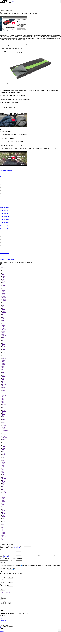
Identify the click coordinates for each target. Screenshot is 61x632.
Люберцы (3, 403)
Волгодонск (3, 313)
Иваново (3, 351)
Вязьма (3, 322)
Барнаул (3, 288)
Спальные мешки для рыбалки (5, 231)
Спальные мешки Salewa (4, 201)
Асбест (3, 282)
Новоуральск (4, 434)
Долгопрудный (4, 335)
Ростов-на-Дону (4, 466)
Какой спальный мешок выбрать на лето (6, 256)
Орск (2, 447)
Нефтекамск (3, 422)
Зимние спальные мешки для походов (6, 173)
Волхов (3, 316)
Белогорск (3, 292)
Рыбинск (3, 468)
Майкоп (3, 405)
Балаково (3, 285)
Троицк (3, 504)
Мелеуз (3, 408)
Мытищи (3, 415)
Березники (3, 296)
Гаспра (3, 323)
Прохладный (4, 459)
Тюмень (3, 507)
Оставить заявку (18, 555)
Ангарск (3, 274)
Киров (3, 369)
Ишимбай (3, 357)
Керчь (3, 365)
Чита (2, 527)
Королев (3, 379)
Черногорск (3, 524)
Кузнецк (3, 389)
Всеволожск (3, 319)
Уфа (2, 512)
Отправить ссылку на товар (27, 546)
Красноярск (3, 386)
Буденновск (3, 304)
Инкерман (3, 354)
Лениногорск (4, 395)
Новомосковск (4, 431)
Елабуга (3, 342)
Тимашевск (3, 499)
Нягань (3, 440)
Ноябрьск (3, 439)
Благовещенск (4, 300)
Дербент (3, 330)
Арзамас (3, 277)
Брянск (3, 303)
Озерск (3, 442)
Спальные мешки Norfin (4, 210)
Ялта (2, 538)
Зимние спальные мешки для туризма (6, 170)
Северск (3, 479)
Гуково (3, 327)
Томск (3, 502)
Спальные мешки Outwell (4, 204)
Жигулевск (3, 345)
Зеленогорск (4, 348)
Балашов (3, 287)
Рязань (3, 469)
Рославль (3, 464)
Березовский (4, 297)
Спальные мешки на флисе (4, 219)
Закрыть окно (2, 611)
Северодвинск (4, 478)
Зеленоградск (4, 349)
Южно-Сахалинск (4, 536)
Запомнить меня (3, 598)
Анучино (3, 275)
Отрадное (3, 448)
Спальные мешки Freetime (4, 225)
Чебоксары (3, 520)
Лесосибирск (4, 397)
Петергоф (3, 453)
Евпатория (3, 339)
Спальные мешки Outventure (4, 207)
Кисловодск (3, 372)
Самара (3, 472)
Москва (3, 413)
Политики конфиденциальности (16, 547)
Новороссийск (4, 432)
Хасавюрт (3, 517)
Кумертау (3, 390)
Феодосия (3, 513)
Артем (3, 280)
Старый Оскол (4, 492)
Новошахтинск (4, 436)
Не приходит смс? (7, 590)
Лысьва (3, 402)
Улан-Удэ (3, 508)
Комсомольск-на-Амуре (5, 377)
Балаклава (3, 284)
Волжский (3, 315)
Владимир (3, 311)
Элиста (3, 534)
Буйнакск (3, 306)
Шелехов (3, 530)
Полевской (3, 456)
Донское (3, 338)
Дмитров (3, 334)
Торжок (3, 503)
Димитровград (4, 333)
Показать (10, 602)
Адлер (3, 266)
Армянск (3, 278)
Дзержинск (3, 332)
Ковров (3, 375)
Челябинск (3, 521)
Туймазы (3, 505)
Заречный (3, 347)
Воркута (3, 318)
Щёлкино (3, 532)
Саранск (3, 473)
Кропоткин (3, 387)
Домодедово (3, 336)
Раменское (3, 462)
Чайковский (3, 519)
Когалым (3, 376)
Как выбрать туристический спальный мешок (7, 259)
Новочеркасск (4, 435)
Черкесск (3, 523)
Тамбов (3, 498)
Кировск (3, 371)
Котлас (3, 380)
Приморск (3, 457)
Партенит (3, 450)
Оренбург (3, 446)
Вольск (3, 317)
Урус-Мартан (4, 510)
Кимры (3, 367)
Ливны (3, 398)
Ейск (2, 341)
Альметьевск (4, 272)
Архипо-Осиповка (4, 281)
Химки (3, 518)
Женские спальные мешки (4, 179)
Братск (3, 302)
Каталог (13, 1)
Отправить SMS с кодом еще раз (5, 592)
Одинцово (3, 441)
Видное (3, 308)
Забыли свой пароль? (3, 600)
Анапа (3, 273)
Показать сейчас (11, 578)
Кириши (3, 368)
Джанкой (3, 331)
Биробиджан (4, 299)
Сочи (2, 489)
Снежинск (3, 486)
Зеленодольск (4, 350)
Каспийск (3, 364)
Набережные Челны (5, 416)
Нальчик (3, 418)
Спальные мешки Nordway (4, 213)
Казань (3, 359)
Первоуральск (4, 452)
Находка (3, 420)
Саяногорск (3, 475)
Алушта (3, 271)
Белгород (3, 290)
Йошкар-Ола (4, 358)
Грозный (3, 326)
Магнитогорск (4, 404)
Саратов (3, 474)
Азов (2, 267)
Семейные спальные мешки (4, 250)
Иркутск (3, 355)
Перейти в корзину (3, 620)
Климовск (3, 373)
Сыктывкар (3, 496)
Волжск (3, 314)
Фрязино (3, 515)
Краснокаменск (4, 383)
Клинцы (3, 374)
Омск (3, 444)
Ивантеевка (3, 352)
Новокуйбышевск (4, 429)
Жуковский (3, 346)
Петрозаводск (4, 454)
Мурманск (3, 414)
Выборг (3, 320)
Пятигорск (3, 461)
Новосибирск (4, 433)
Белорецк (3, 294)
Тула (2, 506)
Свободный (3, 476)
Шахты (3, 529)
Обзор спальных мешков (3, 9)
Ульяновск (3, 509)
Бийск (3, 298)
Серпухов (3, 481)
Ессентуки (3, 344)
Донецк (3, 337)
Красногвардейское (5, 381)
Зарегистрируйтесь (7, 601)
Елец (2, 343)
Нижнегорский (4, 424)
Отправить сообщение (18, 0)
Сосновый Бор (4, 488)
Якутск (3, 537)
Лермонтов (3, 396)
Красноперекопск (4, 385)
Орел (2, 445)
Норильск (3, 438)
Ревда (3, 463)
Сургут (3, 495)
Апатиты (3, 276)
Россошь (3, 465)
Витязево (3, 309)
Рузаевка (3, 467)
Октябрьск (3, 443)
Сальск (3, 471)
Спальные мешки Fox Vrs (4, 228)
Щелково (3, 533)
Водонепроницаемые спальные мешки (6, 182)
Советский (3, 487)
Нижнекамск (4, 425)
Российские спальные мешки (4, 253)
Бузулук (3, 305)
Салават (3, 470)
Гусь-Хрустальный (4, 329)
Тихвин (3, 500)
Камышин (3, 363)
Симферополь (4, 483)
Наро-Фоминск (4, 419)
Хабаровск (3, 516)
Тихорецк (3, 501)
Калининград (4, 360)
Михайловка (4, 411)
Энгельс (3, 535)
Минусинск (3, 410)
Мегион (3, 407)
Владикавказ (4, 310)
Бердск (3, 295)
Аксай (3, 268)
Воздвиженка (4, 312)
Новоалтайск (4, 428)
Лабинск (3, 394)
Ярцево (3, 540)
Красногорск (4, 382)
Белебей (3, 291)
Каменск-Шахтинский (5, 362)
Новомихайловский (5, 430)
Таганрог (3, 497)
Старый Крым (4, 491)
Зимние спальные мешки (4, 176)
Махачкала (3, 406)
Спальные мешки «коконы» (4, 222)
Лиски (3, 400)
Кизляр (3, 366)
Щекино (3, 531)
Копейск (3, 378)
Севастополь (4, 477)
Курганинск (3, 392)
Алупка (3, 270)
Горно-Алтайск (4, 325)
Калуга (3, 361)
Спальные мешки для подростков (5, 234)
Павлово (3, 449)
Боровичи (3, 301)
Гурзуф (3, 328)
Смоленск (3, 485)
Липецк (3, 399)
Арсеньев (3, 279)
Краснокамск (4, 384)
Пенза (3, 451)
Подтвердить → (3, 590)
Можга (3, 412)
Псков (3, 460)
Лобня (3, 401)
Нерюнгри (3, 421)
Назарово (3, 417)
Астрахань (3, 283)
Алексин (3, 269)
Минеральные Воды (5, 409)
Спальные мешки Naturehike (4, 216)
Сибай (3, 482)
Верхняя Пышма (4, 307)
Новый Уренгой (4, 437)
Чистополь (3, 526)
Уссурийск (3, 511)
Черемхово (3, 522)
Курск (3, 393)
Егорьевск (3, 340)
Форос (3, 514)
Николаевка (3, 427)
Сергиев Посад (4, 480)
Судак (3, 494)
